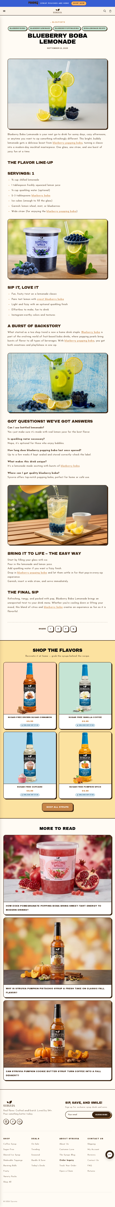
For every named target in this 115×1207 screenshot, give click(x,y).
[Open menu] (4, 11)
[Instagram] (6, 1121)
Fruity (6, 1171)
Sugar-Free (8, 1149)
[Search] (104, 11)
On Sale (35, 1144)
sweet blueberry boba (50, 299)
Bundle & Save (38, 1160)
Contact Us (93, 1160)
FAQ (90, 1166)
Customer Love (66, 1149)
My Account (93, 1149)
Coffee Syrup (9, 1144)
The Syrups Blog (67, 1155)
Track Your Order (67, 1166)
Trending (35, 1149)
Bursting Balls (10, 1166)
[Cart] (110, 11)
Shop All (7, 1182)
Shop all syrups (57, 807)
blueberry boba (41, 195)
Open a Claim (66, 1171)
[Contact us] (109, 1154)
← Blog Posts (57, 22)
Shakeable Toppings (13, 1160)
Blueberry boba (90, 332)
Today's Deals (38, 1166)
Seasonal (35, 1155)
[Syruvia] (57, 11)
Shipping (92, 1144)
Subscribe (101, 1115)
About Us (64, 1144)
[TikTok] (12, 1121)
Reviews (91, 1155)
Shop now (79, 3)
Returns (91, 1171)
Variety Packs (10, 1176)
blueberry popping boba (67, 143)
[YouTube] (19, 1121)
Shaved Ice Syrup (11, 1155)
